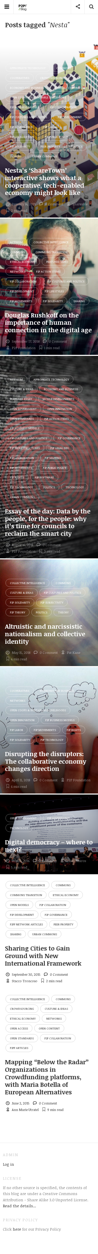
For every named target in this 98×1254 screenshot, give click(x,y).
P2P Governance (21, 127)
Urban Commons (44, 156)
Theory (63, 612)
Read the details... (19, 1205)
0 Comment (54, 204)
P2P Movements (21, 301)
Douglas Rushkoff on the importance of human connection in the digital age (48, 322)
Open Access (19, 1028)
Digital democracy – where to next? (49, 846)
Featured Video (57, 261)
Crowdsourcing (52, 78)
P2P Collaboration (63, 107)
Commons (63, 68)
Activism (16, 242)
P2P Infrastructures (25, 448)
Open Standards (22, 419)
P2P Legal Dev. (60, 448)
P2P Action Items (48, 271)
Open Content (49, 1028)
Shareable (80, 204)
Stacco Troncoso (24, 981)
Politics (76, 146)
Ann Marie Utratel (25, 1109)
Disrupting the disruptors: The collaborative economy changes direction (45, 761)
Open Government (23, 409)
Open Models (19, 905)
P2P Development (70, 117)
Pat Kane (73, 652)
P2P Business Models (24, 107)
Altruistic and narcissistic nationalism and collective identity (45, 634)
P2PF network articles (26, 924)
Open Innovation (59, 409)
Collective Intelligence (50, 242)
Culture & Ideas (21, 389)
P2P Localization (22, 137)
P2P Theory (17, 612)
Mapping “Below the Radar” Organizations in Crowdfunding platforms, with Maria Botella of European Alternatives (47, 1077)
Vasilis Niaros (76, 860)
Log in (8, 1164)
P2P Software (44, 477)
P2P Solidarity (20, 146)
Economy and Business (27, 88)
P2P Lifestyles (54, 291)
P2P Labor (49, 127)
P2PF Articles (19, 1048)
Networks (17, 271)
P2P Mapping (53, 458)
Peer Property (50, 146)
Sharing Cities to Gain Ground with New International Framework (43, 955)
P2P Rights (17, 477)
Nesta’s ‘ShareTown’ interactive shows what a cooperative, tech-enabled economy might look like (44, 181)
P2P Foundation (24, 347)
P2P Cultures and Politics (28, 117)
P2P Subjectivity (52, 602)
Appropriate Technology (27, 68)
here (16, 1229)
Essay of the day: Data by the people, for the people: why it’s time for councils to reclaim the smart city (47, 522)
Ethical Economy (67, 88)
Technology (75, 487)
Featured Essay (21, 399)
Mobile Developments (58, 399)
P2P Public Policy (56, 137)
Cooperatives (19, 78)
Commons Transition (52, 252)
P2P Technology (21, 487)
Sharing (15, 156)
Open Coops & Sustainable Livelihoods (38, 97)
